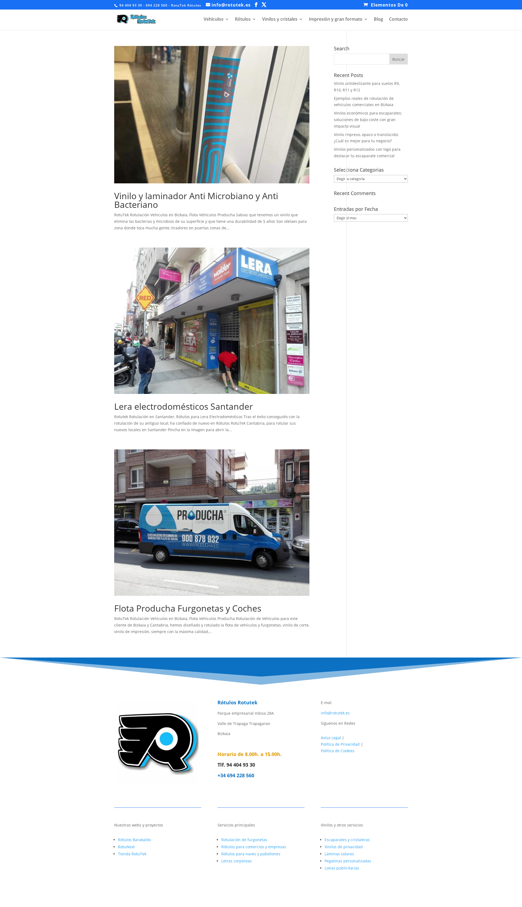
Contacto (398, 19)
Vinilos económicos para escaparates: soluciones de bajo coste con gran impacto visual (368, 119)
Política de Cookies (338, 750)
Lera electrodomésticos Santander (183, 406)
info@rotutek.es (335, 712)
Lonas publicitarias (342, 868)
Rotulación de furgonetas (244, 839)
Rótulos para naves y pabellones (250, 853)
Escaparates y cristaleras (347, 839)
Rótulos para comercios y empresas (253, 846)
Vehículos (213, 19)
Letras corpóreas (236, 860)
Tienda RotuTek (132, 853)
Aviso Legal (331, 737)
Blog (378, 19)
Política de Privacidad (340, 744)
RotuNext (126, 846)
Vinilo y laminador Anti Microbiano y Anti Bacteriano (196, 200)
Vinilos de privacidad (344, 846)
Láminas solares (339, 853)
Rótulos (243, 19)
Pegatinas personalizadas (348, 860)
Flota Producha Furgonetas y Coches (187, 608)
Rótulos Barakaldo (134, 839)
